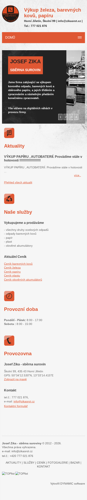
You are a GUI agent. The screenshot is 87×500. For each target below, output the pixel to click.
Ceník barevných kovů (18, 263)
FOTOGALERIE (58, 462)
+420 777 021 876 (21, 456)
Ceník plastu (12, 275)
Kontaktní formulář (16, 406)
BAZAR (75, 462)
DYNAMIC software (72, 483)
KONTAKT (43, 466)
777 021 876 (39, 25)
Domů (10, 37)
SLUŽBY (28, 462)
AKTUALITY (13, 462)
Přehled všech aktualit (18, 182)
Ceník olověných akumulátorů (23, 279)
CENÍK (41, 462)
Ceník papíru (12, 271)
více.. (77, 175)
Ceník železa (12, 267)
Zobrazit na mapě (15, 379)
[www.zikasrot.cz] (10, 14)
